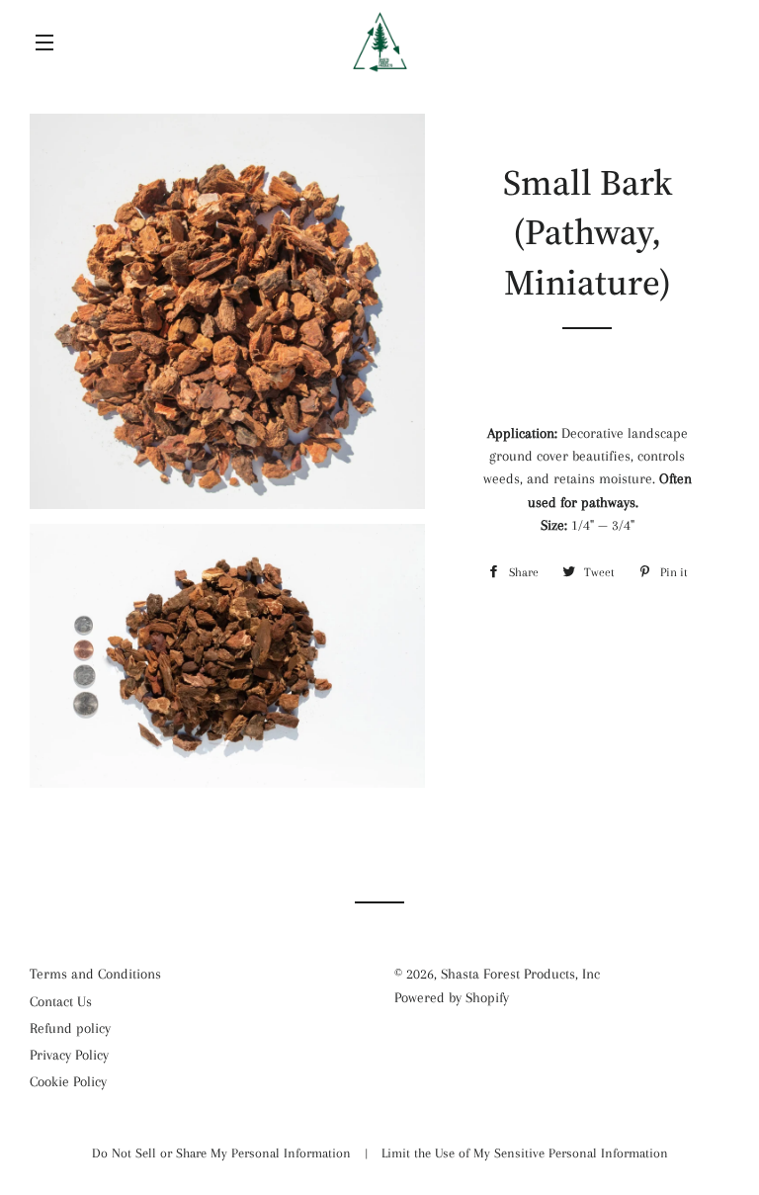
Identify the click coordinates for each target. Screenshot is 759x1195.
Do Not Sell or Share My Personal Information (223, 1153)
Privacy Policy (69, 1055)
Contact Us (61, 1001)
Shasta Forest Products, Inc (520, 974)
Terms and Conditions (95, 974)
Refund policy (70, 1028)
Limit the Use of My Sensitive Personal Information (524, 1153)
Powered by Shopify (451, 997)
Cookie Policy (68, 1081)
